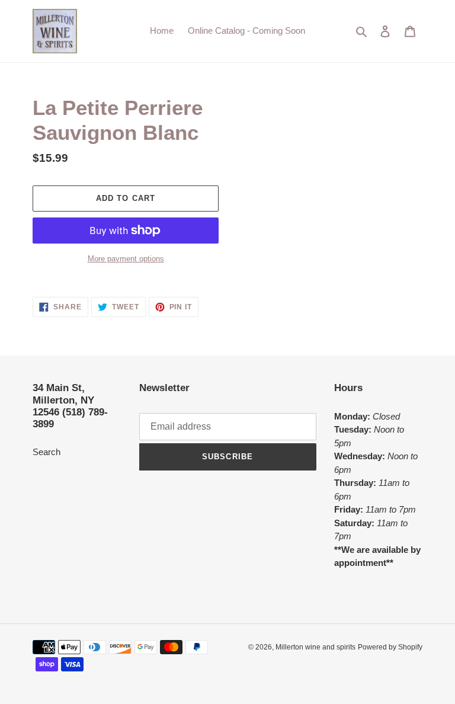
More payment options (126, 258)
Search (46, 452)
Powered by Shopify (390, 647)
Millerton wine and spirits (315, 647)
